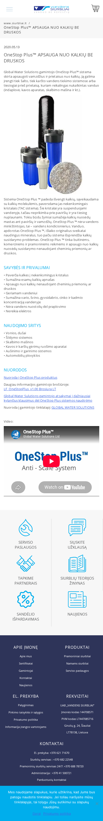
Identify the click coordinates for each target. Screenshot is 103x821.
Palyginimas (26, 705)
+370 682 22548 (63, 759)
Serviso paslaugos (77, 670)
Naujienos (25, 685)
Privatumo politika (26, 719)
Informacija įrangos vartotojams (25, 727)
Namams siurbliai (77, 663)
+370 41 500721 (62, 773)
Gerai (36, 814)
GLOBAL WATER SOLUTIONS (73, 407)
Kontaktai (26, 678)
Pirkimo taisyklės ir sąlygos (25, 712)
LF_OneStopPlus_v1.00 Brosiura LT (30, 389)
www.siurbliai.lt (15, 23)
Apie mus (26, 656)
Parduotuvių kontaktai (51, 780)
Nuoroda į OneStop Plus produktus (30, 377)
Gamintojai (26, 670)
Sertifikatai (26, 663)
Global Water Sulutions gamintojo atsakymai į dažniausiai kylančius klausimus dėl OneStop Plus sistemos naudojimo (48, 398)
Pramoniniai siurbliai (77, 656)
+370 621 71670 (59, 753)
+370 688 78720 (74, 766)
